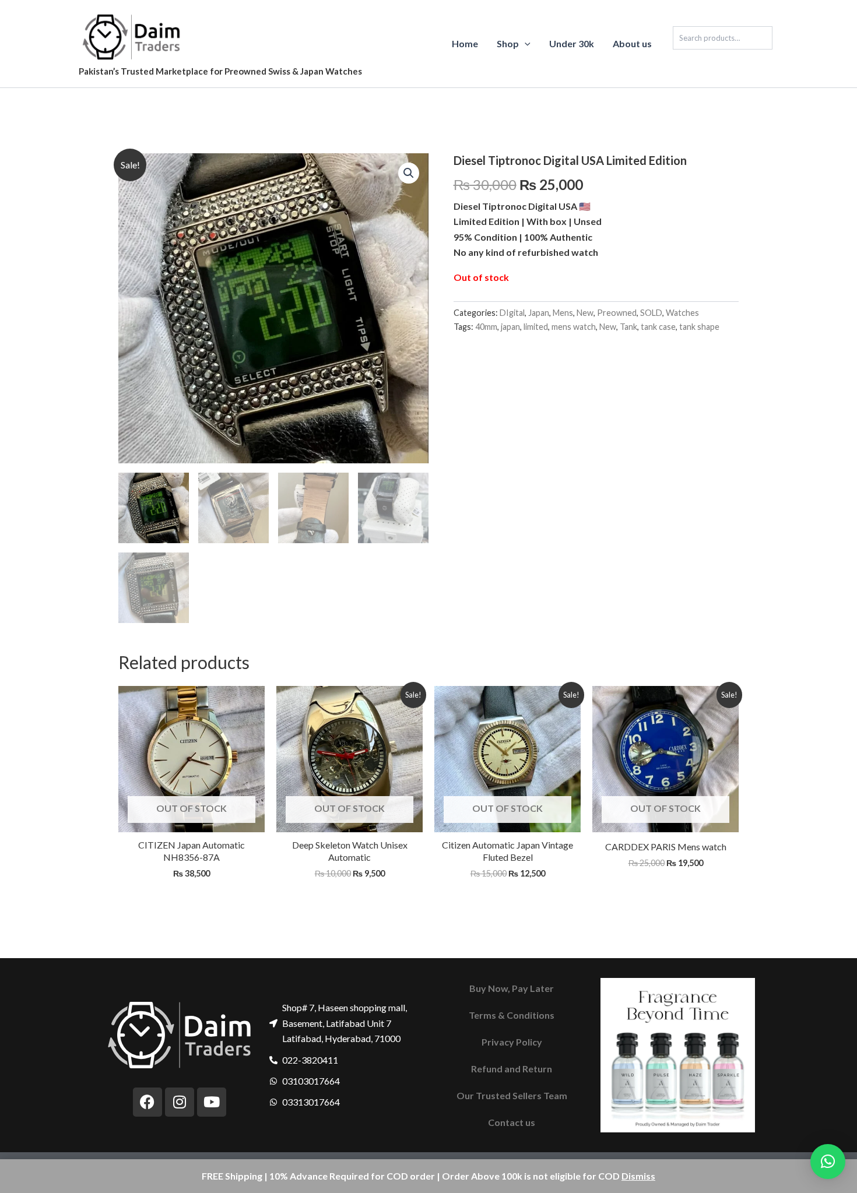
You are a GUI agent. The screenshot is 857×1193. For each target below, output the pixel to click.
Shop (508, 43)
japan (510, 327)
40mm (486, 327)
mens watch (574, 327)
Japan (538, 313)
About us (632, 43)
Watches (682, 313)
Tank (628, 327)
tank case (658, 327)
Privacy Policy (512, 1041)
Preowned (617, 313)
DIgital (512, 313)
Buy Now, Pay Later (511, 988)
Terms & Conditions (511, 1014)
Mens (563, 313)
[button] (525, 43)
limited (536, 327)
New (585, 313)
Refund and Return (511, 1068)
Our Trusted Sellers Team (511, 1095)
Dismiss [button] (638, 1175)
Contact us (511, 1122)
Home (465, 43)
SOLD (651, 313)
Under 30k (571, 43)
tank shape (699, 327)
